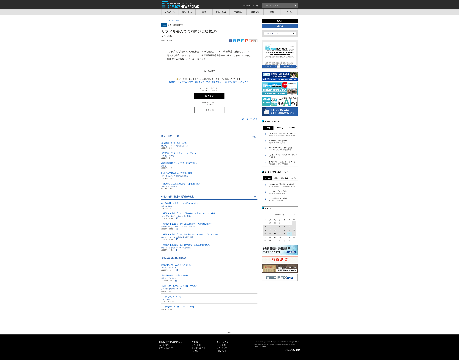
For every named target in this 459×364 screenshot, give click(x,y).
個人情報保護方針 (198, 348)
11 (275, 230)
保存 (254, 41)
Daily (268, 128)
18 (275, 234)
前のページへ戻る (249, 119)
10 (270, 230)
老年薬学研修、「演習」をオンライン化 (282, 163)
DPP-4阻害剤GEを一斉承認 (278, 199)
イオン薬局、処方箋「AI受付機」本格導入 (179, 287)
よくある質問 (164, 345)
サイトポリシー (197, 345)
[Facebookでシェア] (230, 40)
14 (289, 230)
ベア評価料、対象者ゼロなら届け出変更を (179, 204)
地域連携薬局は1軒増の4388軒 (174, 276)
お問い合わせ (222, 351)
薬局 (276, 178)
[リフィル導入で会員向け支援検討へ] (242, 40)
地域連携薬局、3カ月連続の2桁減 (176, 266)
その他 (293, 178)
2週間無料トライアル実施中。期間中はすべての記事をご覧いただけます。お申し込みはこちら (209, 82)
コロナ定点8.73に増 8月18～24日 (177, 306)
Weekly (279, 128)
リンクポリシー (222, 345)
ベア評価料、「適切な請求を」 (279, 142)
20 (284, 234)
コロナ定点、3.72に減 (171, 297)
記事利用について (166, 348)
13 (284, 230)
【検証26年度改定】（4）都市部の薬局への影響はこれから (187, 225)
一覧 (254, 136)
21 (289, 234)
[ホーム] (180, 7)
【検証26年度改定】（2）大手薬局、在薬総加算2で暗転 (185, 246)
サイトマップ (222, 348)
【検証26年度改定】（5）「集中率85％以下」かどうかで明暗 (188, 214)
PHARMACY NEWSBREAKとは (171, 342)
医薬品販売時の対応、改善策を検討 (176, 174)
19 (279, 234)
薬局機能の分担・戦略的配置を (176, 144)
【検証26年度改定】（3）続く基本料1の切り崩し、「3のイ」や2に (190, 235)
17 (270, 234)
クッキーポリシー (223, 342)
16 (265, 234)
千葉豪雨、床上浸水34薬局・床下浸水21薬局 (180, 185)
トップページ (165, 20)
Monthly (291, 128)
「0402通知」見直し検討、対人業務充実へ (283, 135)
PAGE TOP (229, 332)
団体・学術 (175, 20)
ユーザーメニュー (271, 33)
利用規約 (195, 351)
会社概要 (195, 342)
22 (294, 234)
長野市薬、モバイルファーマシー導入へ (178, 154)
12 (279, 230)
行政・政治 (267, 178)
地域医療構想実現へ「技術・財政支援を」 (179, 164)
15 (294, 230)
